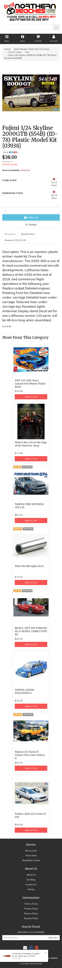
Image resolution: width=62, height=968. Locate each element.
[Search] (56, 27)
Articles (31, 889)
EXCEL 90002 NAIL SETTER (23, 956)
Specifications (28, 234)
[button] (31, 224)
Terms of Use (31, 903)
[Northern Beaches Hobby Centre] (31, 10)
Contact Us (31, 884)
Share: (6, 152)
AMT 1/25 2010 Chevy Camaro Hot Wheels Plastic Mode (30, 383)
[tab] (10, 234)
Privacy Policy (31, 908)
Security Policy (31, 918)
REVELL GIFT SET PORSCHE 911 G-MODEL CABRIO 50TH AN (31, 631)
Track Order (31, 855)
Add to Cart (31, 396)
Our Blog (31, 879)
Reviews (9, 240)
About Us (31, 874)
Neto (40, 964)
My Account (31, 850)
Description (10, 234)
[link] (31, 947)
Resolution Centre (31, 860)
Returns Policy (31, 913)
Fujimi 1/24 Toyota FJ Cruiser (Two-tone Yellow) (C (30, 755)
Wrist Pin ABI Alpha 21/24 (29, 566)
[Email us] (25, 947)
